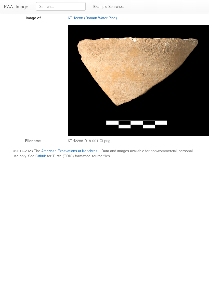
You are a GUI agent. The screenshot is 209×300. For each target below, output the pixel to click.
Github (40, 155)
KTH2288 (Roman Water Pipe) (92, 17)
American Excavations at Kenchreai (69, 150)
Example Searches (108, 6)
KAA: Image (16, 6)
